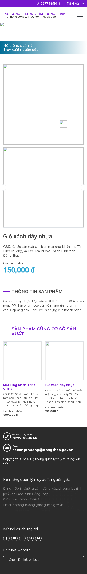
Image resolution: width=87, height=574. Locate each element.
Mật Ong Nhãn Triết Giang (19, 387)
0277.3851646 (50, 3)
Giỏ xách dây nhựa (59, 385)
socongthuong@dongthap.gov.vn (42, 450)
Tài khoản (74, 3)
